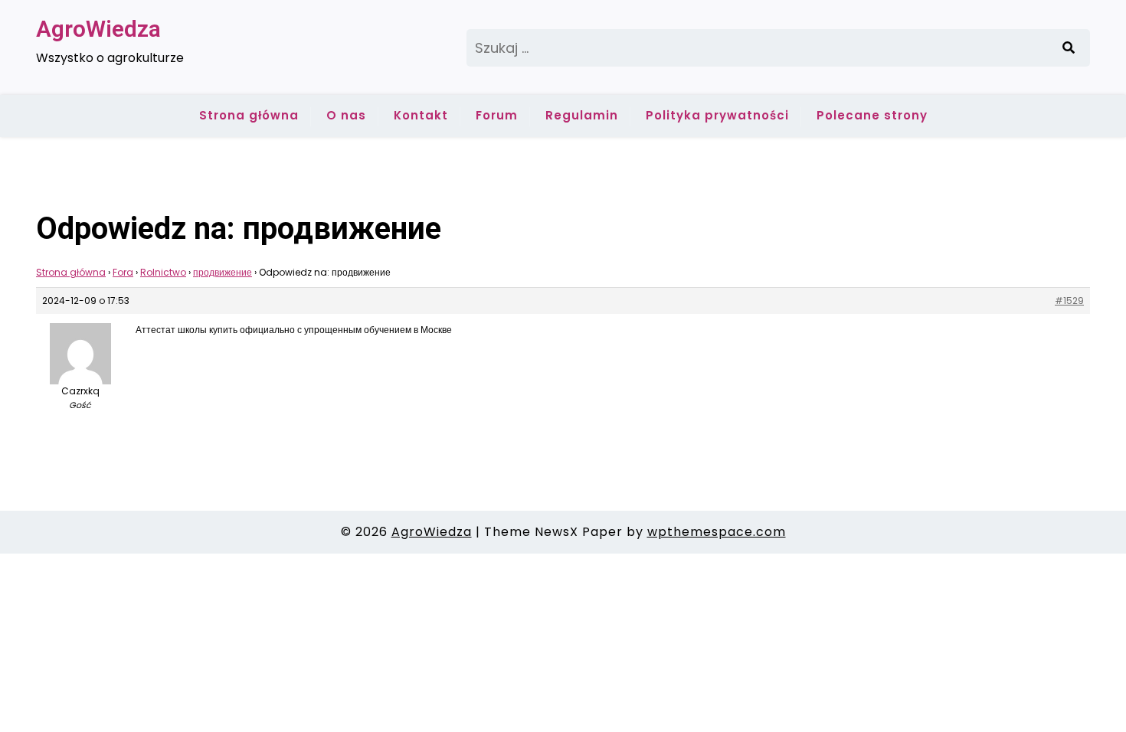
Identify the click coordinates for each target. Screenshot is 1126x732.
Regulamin (581, 115)
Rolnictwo (163, 272)
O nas (346, 115)
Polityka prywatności (717, 115)
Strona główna (249, 115)
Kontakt (421, 115)
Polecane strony (872, 115)
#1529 (1069, 300)
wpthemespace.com (716, 532)
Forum (497, 115)
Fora (123, 272)
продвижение (222, 272)
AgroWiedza (98, 28)
